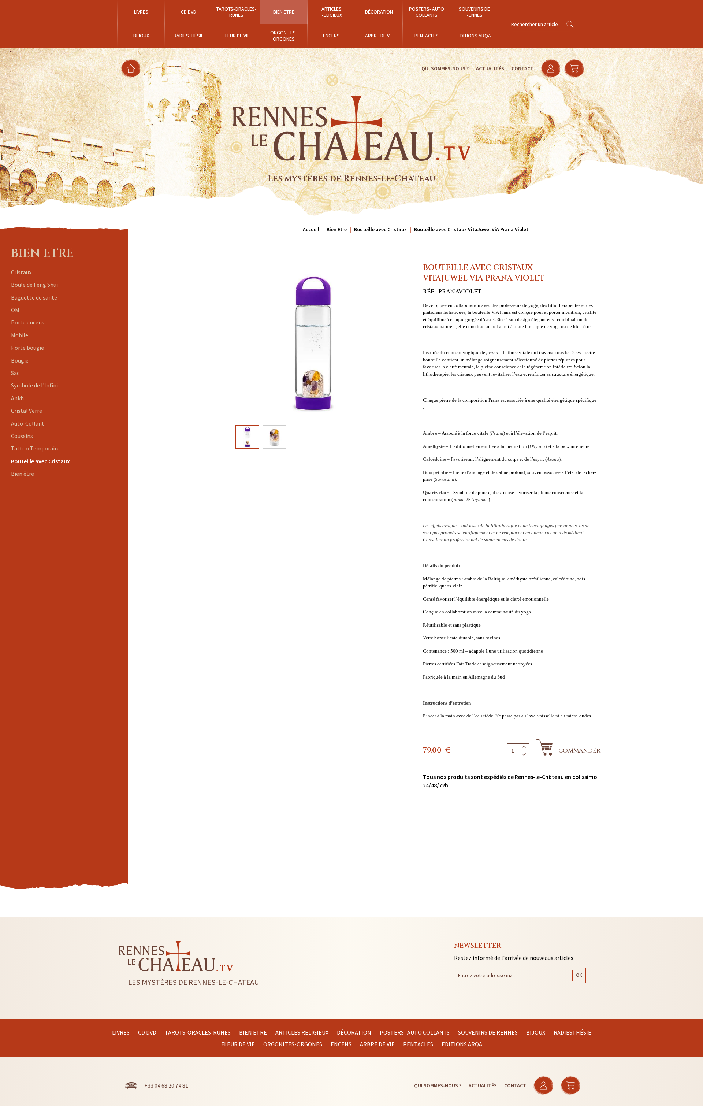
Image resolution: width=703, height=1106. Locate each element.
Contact (522, 68)
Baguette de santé (34, 297)
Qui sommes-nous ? (445, 68)
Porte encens (27, 322)
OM (15, 309)
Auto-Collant (27, 423)
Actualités (490, 68)
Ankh (17, 398)
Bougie (20, 360)
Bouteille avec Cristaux (40, 461)
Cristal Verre (26, 410)
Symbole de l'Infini (34, 385)
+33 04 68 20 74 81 (166, 1085)
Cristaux (21, 272)
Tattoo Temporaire (35, 448)
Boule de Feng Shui (34, 284)
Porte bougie (27, 347)
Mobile (19, 335)
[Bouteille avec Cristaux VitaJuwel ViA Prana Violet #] (313, 343)
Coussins (22, 435)
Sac (15, 372)
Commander (579, 751)
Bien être (22, 473)
